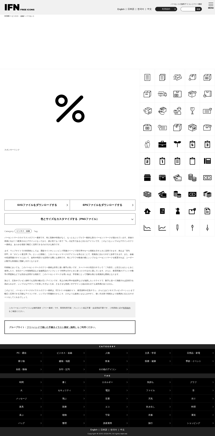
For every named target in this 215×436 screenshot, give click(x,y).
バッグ (21, 423)
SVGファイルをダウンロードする (37, 204)
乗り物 (21, 361)
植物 (64, 415)
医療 (64, 406)
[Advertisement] (107, 42)
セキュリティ (64, 390)
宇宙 (107, 415)
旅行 (150, 423)
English (120, 9)
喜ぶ (21, 415)
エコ (107, 406)
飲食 (107, 361)
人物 (107, 353)
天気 (150, 398)
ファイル (150, 390)
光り (193, 398)
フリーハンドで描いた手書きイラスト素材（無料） (52, 327)
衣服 (150, 415)
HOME (7, 16)
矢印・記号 (64, 369)
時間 (21, 382)
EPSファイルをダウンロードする (102, 204)
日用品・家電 (193, 353)
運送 (193, 415)
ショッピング (193, 423)
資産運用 (107, 423)
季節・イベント (193, 361)
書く (64, 382)
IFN (12, 7)
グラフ (193, 382)
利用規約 (166, 9)
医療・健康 (150, 361)
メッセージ (21, 398)
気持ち (150, 382)
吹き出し (150, 406)
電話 (107, 390)
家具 (21, 406)
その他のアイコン (107, 369)
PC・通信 (21, 353)
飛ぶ (64, 398)
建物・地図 (64, 361)
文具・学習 (150, 353)
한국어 (140, 9)
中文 (149, 9)
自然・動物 (21, 369)
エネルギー (107, 382)
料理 (193, 406)
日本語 (131, 9)
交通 (107, 398)
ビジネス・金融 (18, 16)
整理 (64, 423)
